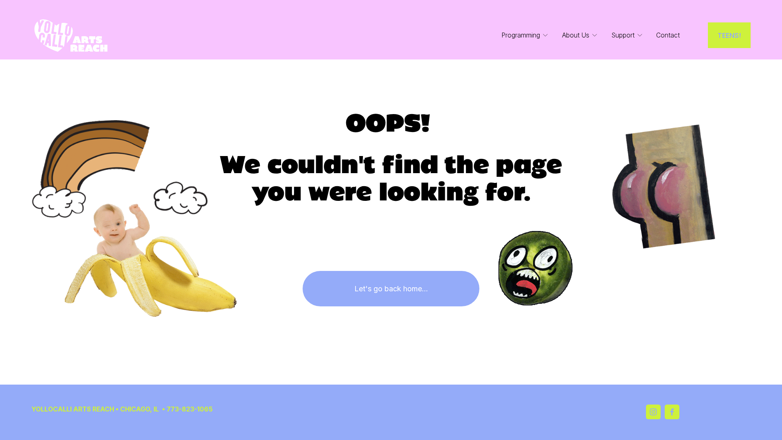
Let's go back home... (391, 288)
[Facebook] (672, 412)
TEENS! (729, 35)
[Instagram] (653, 412)
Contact (668, 35)
